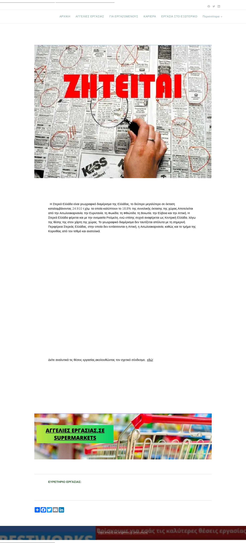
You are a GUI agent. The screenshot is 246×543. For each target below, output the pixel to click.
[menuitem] (66, 16)
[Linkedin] (219, 6)
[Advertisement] (123, 291)
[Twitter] (214, 6)
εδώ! (150, 360)
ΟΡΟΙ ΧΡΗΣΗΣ (140, 532)
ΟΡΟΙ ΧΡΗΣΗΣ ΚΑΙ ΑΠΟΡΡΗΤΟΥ (115, 532)
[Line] (209, 6)
